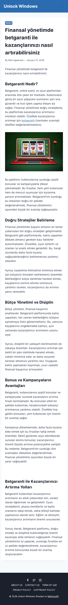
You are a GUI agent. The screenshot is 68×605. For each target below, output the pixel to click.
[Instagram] (40, 580)
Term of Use (49, 585)
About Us (16, 585)
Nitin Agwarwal (15, 60)
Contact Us (32, 585)
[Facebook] (28, 580)
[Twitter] (34, 580)
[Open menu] (61, 6)
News (9, 23)
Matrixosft (53, 596)
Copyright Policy (44, 590)
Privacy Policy (22, 590)
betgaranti (28, 120)
